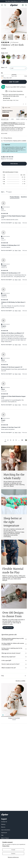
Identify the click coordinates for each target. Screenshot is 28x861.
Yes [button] (13, 222)
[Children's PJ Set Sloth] (14, 700)
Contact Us (4, 821)
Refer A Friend (5, 838)
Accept (13, 849)
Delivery (3, 824)
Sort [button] (2, 192)
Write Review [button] (14, 163)
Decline (13, 853)
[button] (14, 42)
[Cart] (25, 5)
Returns (3, 827)
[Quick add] (3, 715)
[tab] (14, 197)
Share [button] (19, 222)
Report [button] (16, 222)
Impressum (4, 832)
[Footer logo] (4, 814)
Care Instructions (5, 830)
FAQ (2, 676)
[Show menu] (1, 5)
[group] (14, 157)
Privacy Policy (5, 845)
